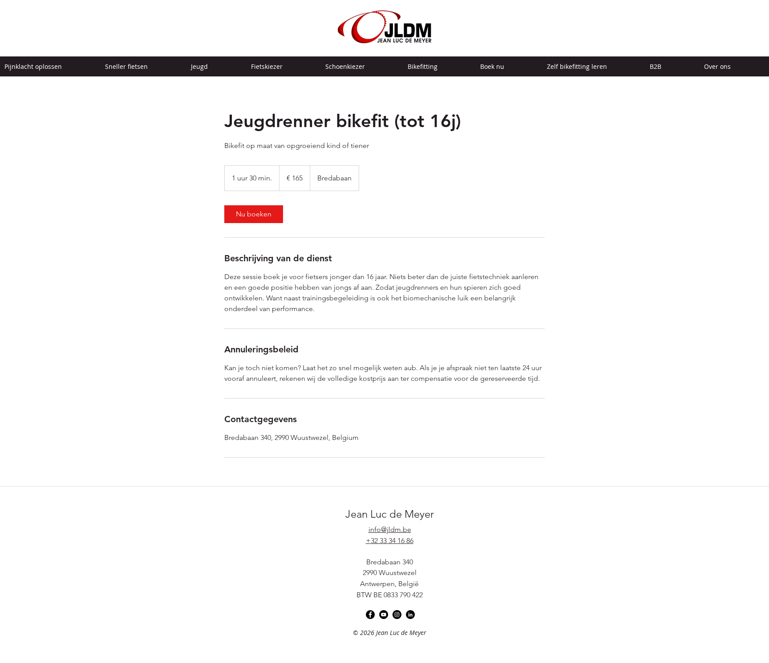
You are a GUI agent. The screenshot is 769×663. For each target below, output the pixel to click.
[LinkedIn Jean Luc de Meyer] (410, 614)
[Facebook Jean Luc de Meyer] (370, 614)
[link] (253, 214)
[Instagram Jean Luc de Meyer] (397, 614)
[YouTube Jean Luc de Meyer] (383, 614)
